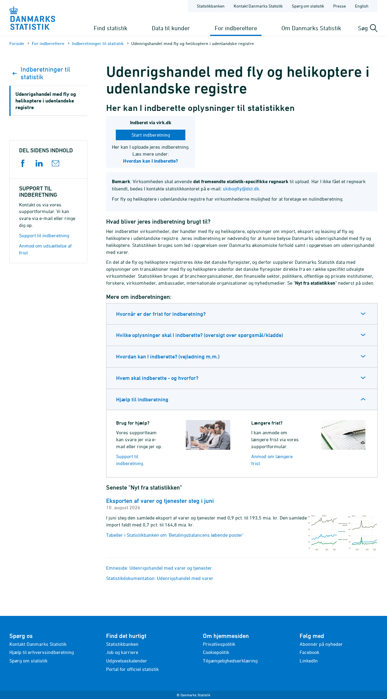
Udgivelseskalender (126, 660)
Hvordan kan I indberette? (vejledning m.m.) (168, 356)
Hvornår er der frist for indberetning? (161, 314)
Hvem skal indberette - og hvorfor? (157, 378)
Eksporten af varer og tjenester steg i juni (160, 500)
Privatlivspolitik (219, 644)
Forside (16, 43)
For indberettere (236, 27)
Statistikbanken (211, 5)
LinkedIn (309, 660)
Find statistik (110, 27)
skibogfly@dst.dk (241, 188)
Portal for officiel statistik (132, 669)
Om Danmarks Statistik (311, 27)
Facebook (309, 652)
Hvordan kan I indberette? (150, 161)
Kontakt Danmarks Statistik (258, 5)
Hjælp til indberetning (142, 399)
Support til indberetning (44, 235)
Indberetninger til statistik (98, 43)
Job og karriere (122, 652)
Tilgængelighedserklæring (230, 660)
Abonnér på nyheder (321, 644)
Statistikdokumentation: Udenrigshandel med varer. (160, 578)
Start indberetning (151, 135)
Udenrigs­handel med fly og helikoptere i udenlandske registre (45, 100)
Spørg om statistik (308, 5)
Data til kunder (171, 27)
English (362, 5)
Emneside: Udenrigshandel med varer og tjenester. (159, 568)
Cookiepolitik (216, 652)
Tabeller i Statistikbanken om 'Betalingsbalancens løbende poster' (174, 535)
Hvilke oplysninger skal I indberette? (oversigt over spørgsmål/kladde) (199, 335)
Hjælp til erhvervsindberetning (41, 652)
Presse (339, 5)
